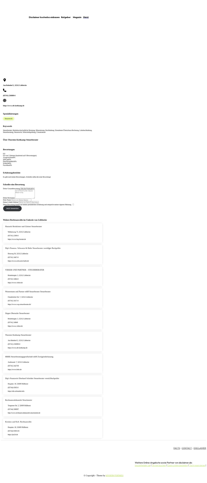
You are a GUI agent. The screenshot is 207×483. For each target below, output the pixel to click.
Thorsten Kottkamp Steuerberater (18, 335)
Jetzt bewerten (12, 208)
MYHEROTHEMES (114, 475)
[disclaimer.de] (11, 17)
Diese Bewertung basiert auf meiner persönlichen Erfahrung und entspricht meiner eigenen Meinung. (37, 204)
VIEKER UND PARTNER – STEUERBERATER (24, 270)
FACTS (176, 448)
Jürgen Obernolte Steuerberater (17, 313)
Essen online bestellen (177, 465)
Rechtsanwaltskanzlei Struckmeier (18, 400)
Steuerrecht (8, 119)
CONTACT (187, 448)
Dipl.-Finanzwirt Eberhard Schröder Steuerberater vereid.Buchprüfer (32, 378)
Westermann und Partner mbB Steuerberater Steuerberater (28, 291)
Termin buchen (159, 465)
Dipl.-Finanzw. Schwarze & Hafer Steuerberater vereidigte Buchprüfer (33, 248)
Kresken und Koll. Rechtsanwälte (18, 422)
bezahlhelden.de (143, 465)
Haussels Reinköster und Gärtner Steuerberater (23, 226)
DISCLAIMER (200, 448)
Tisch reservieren (197, 465)
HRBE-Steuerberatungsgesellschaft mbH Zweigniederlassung (29, 357)
